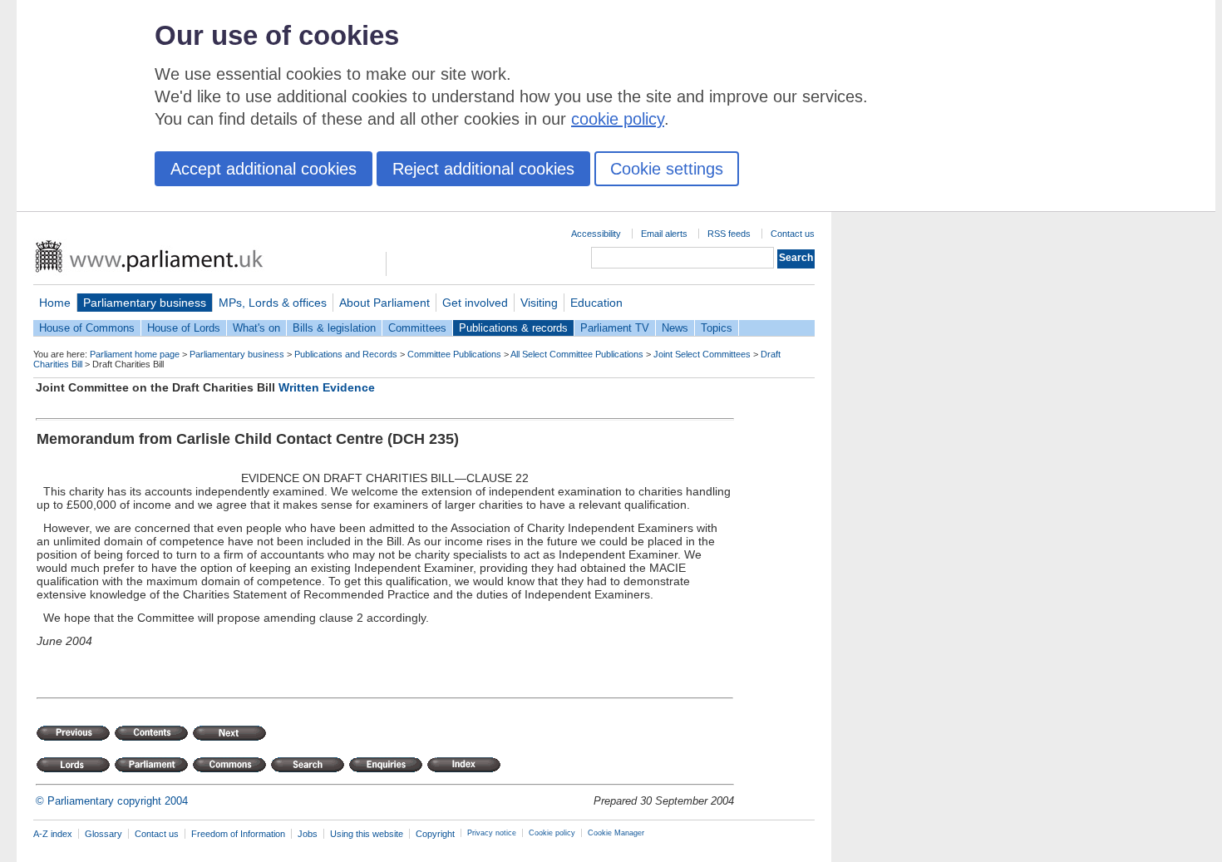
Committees (417, 328)
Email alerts (664, 234)
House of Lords (183, 328)
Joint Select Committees (702, 354)
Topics (716, 328)
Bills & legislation (334, 328)
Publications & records (513, 328)
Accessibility (596, 234)
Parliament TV (614, 328)
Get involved (475, 302)
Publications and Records (345, 354)
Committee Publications (454, 354)
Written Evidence (326, 387)
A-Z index (52, 834)
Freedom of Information (238, 834)
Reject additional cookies (483, 169)
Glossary (103, 834)
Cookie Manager (616, 833)
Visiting (539, 302)
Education (596, 302)
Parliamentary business (144, 302)
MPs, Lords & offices (273, 302)
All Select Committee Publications (576, 354)
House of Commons (87, 328)
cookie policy (617, 119)
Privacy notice (491, 833)
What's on (256, 328)
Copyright (435, 834)
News (675, 328)
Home (55, 302)
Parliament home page (135, 354)
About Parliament (384, 302)
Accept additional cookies (263, 169)
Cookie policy (552, 833)
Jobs (308, 834)
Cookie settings (666, 169)
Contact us (793, 234)
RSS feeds (729, 234)
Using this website (366, 834)
